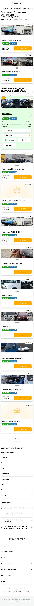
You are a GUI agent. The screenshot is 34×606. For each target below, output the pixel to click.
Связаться (23, 48)
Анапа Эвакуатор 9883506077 (12, 358)
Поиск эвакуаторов (15, 8)
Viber (26, 140)
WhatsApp (11, 140)
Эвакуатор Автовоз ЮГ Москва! (13, 200)
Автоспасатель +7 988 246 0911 (13, 390)
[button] (31, 61)
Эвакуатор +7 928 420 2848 (11, 40)
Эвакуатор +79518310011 (11, 72)
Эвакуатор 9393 (7, 295)
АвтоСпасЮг (6, 327)
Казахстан (17, 591)
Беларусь (8, 591)
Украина (26, 591)
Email (10, 145)
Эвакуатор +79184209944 (11, 421)
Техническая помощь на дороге (13, 263)
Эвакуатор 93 (7, 114)
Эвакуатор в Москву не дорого (13, 169)
